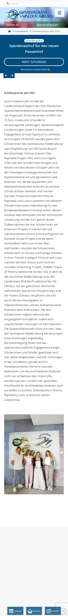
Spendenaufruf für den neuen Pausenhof (34, 48)
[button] (59, 13)
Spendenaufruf (34, 40)
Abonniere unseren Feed (34, 69)
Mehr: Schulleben (34, 62)
